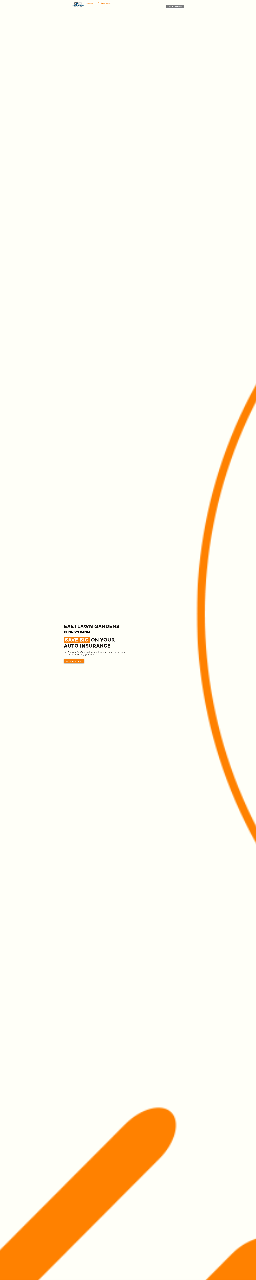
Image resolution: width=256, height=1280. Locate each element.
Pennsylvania (77, 632)
